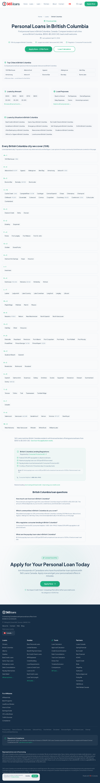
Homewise (79, 681)
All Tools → (55, 671)
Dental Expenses (85, 96)
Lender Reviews (32, 647)
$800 (35, 96)
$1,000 (8, 100)
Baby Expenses (59, 100)
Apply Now (91, 4)
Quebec (5, 654)
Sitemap (87, 729)
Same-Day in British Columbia (37, 122)
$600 (21, 96)
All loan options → (7, 677)
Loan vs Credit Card (33, 667)
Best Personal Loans (33, 644)
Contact (61, 4)
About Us (5, 626)
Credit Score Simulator (59, 651)
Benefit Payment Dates (34, 651)
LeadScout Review (8, 704)
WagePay (79, 667)
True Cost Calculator (58, 657)
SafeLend (79, 671)
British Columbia (7, 647)
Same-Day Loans (7, 661)
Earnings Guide (7, 711)
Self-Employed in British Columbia (62, 126)
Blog (22, 626)
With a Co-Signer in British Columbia (17, 134)
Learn (38, 4)
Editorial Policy (37, 729)
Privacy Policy (6, 729)
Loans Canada (80, 644)
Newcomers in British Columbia (42, 130)
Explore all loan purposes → (62, 104)
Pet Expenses (72, 96)
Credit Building (31, 661)
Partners (46, 4)
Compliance (6, 720)
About (55, 4)
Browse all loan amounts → (12, 104)
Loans (31, 4)
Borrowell (79, 651)
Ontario (4, 644)
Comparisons (56, 667)
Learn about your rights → (26, 742)
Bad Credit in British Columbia (15, 122)
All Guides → (31, 681)
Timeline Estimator (58, 664)
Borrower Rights (66, 729)
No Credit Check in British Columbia (61, 122)
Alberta (4, 651)
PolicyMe (79, 677)
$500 (14, 96)
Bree (77, 664)
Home (25, 4)
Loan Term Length (32, 677)
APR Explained (31, 657)
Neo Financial (80, 654)
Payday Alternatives (8, 671)
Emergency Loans (8, 664)
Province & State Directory (10, 732)
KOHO (78, 657)
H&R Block (79, 684)
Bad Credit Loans (7, 657)
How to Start (6, 707)
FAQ (18, 626)
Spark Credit (80, 661)
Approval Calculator (58, 647)
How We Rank (47, 729)
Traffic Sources (7, 717)
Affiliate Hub (6, 697)
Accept (35, 776)
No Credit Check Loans (34, 654)
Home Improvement (82, 100)
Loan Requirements (33, 664)
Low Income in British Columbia (42, 134)
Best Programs (7, 701)
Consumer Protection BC (37, 454)
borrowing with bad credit (33, 485)
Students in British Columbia (64, 130)
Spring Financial (81, 647)
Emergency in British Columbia (38, 126)
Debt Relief (5, 674)
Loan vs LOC (31, 671)
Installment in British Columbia (15, 126)
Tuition (70, 100)
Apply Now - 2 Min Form (38, 49)
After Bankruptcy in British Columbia (17, 130)
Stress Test (55, 661)
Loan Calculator (64, 49)
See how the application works (42, 441)
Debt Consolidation (8, 667)
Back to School (60, 96)
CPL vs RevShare (7, 714)
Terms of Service (17, 729)
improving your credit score (51, 485)
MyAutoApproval (81, 674)
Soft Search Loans (78, 729)
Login (80, 4)
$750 (28, 96)
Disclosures (27, 729)
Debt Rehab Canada (82, 687)
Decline (28, 776)
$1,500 (24, 100)
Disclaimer (56, 729)
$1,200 (16, 100)
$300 (7, 96)
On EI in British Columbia (84, 126)
